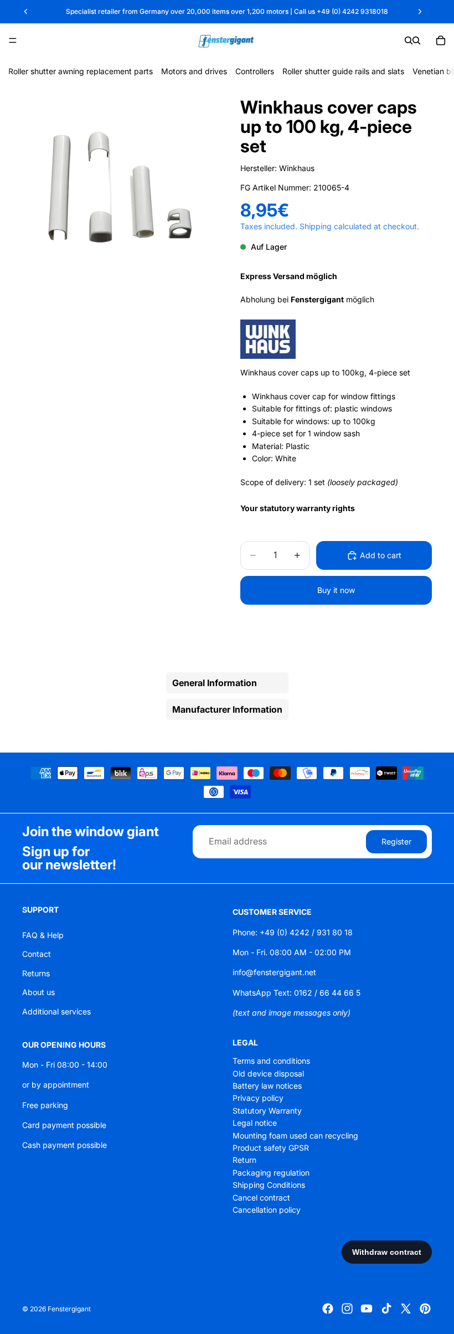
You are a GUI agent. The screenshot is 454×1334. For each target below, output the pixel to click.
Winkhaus (296, 168)
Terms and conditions (271, 1060)
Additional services (56, 1011)
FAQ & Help (43, 935)
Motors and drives (194, 71)
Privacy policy (258, 1098)
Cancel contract (261, 1197)
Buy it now (336, 590)
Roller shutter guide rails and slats (343, 71)
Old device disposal (268, 1073)
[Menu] (12, 40)
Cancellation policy (267, 1209)
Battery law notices (267, 1085)
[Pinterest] (425, 1308)
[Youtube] (366, 1308)
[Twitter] (405, 1308)
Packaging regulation (271, 1172)
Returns (36, 973)
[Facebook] (327, 1308)
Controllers (254, 71)
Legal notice (255, 1122)
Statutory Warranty (267, 1110)
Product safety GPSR (271, 1147)
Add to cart (380, 555)
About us (38, 992)
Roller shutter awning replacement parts (80, 71)
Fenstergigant (69, 1309)
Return (244, 1160)
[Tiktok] (386, 1308)
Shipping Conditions (269, 1184)
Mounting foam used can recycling (295, 1135)
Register (396, 841)
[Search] (408, 40)
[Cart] (441, 40)
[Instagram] (347, 1308)
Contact (36, 954)
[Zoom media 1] (118, 188)
